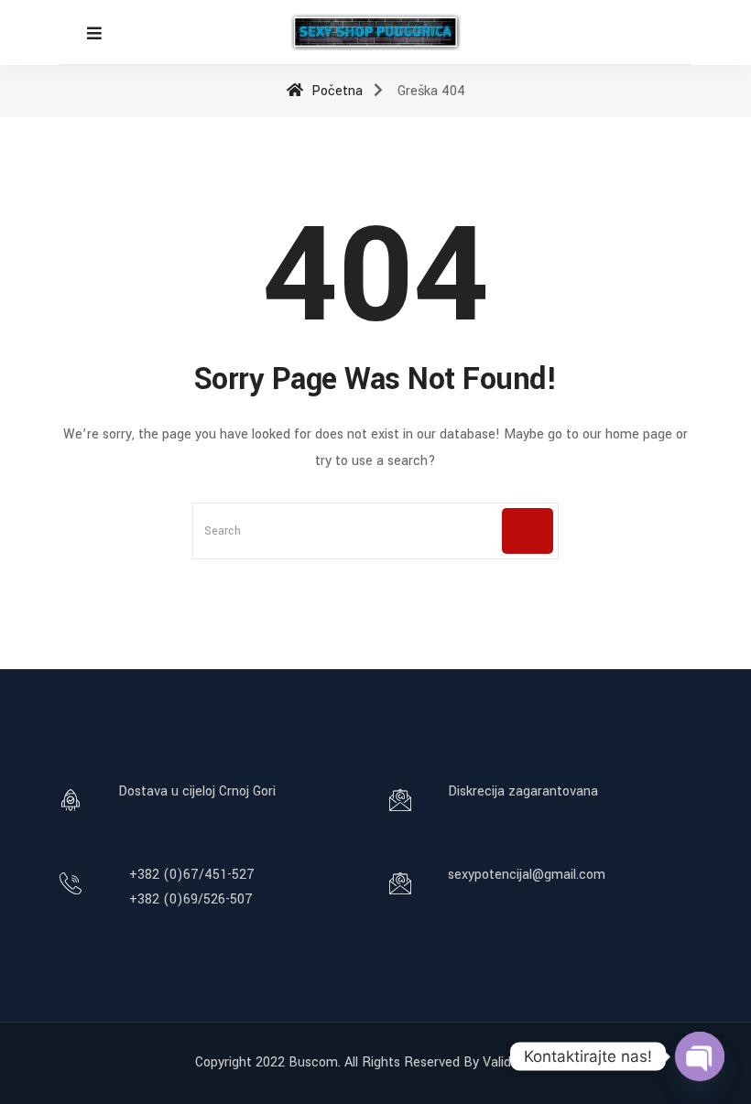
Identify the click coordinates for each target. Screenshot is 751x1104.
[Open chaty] (699, 1056)
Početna (335, 91)
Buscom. (314, 1062)
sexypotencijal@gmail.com (526, 874)
